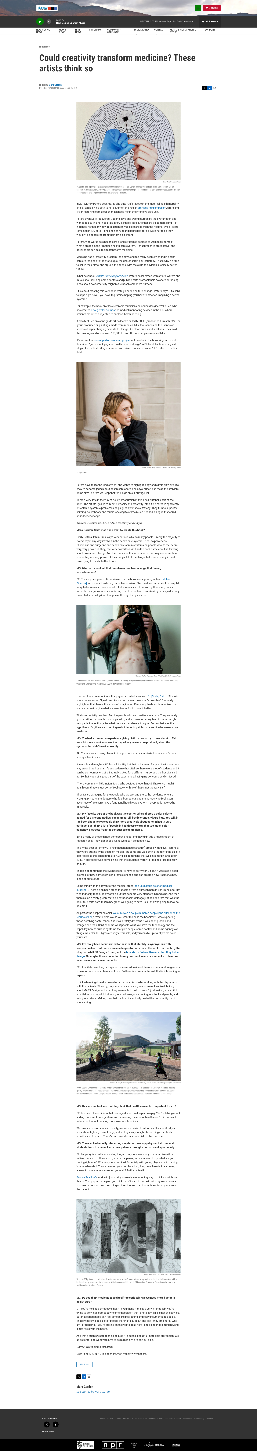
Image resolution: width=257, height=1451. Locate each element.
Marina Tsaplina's (87, 1177)
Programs (95, 30)
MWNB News (62, 31)
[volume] (48, 21)
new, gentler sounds (103, 310)
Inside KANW (141, 30)
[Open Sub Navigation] (91, 34)
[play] (40, 21)
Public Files (187, 1418)
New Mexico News (43, 31)
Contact (159, 30)
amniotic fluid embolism (152, 207)
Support (210, 30)
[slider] (53, 21)
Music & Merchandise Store (183, 31)
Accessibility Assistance (203, 1418)
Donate (213, 7)
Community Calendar (114, 31)
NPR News (78, 31)
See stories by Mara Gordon (93, 1391)
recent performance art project (112, 340)
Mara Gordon (55, 84)
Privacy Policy (175, 1418)
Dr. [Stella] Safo (156, 696)
